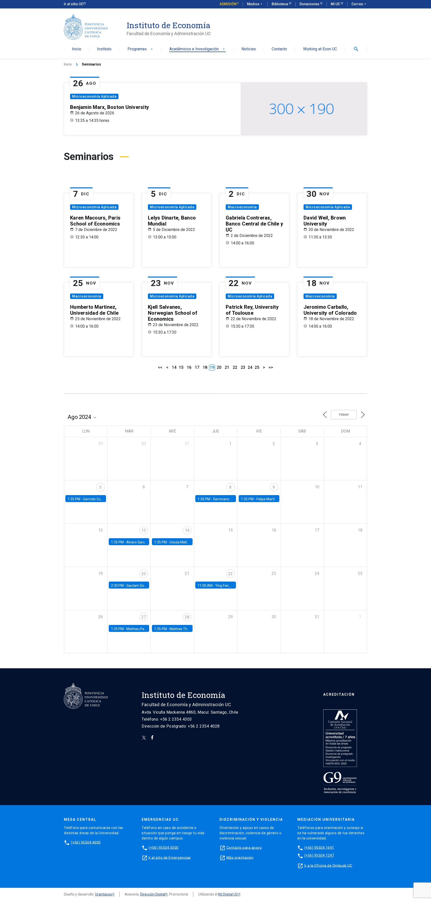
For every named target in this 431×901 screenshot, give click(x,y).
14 (174, 367)
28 (187, 617)
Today (344, 414)
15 (181, 367)
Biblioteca (280, 4)
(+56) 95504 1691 (319, 847)
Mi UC (336, 4)
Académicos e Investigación (197, 49)
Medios (255, 4)
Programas (140, 49)
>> (271, 367)
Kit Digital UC (228, 894)
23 (243, 367)
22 (235, 367)
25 (257, 367)
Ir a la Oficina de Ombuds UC (328, 865)
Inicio (76, 49)
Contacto (279, 49)
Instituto (104, 49)
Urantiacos (103, 894)
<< (160, 367)
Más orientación (240, 857)
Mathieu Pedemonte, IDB (146, 629)
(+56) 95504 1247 (319, 855)
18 (205, 367)
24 (250, 367)
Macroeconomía (242, 207)
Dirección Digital (152, 894)
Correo (359, 4)
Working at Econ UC (320, 49)
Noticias (248, 49)
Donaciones (310, 4)
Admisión (227, 4)
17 (197, 367)
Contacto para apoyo (244, 847)
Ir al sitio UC (73, 4)
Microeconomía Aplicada (94, 96)
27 (143, 617)
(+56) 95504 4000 (86, 842)
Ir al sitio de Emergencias (170, 857)
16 (189, 367)
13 (143, 530)
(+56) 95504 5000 (164, 847)
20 (219, 367)
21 (227, 367)
